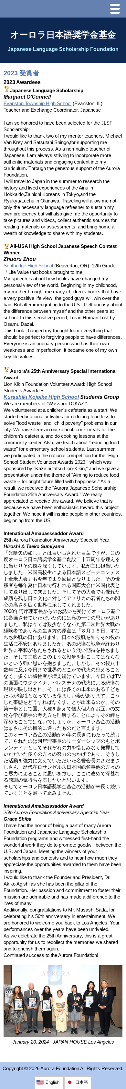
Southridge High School (29, 265)
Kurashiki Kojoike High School (41, 397)
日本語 (81, 1082)
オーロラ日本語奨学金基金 (63, 35)
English (52, 1082)
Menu (116, 9)
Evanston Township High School (37, 103)
